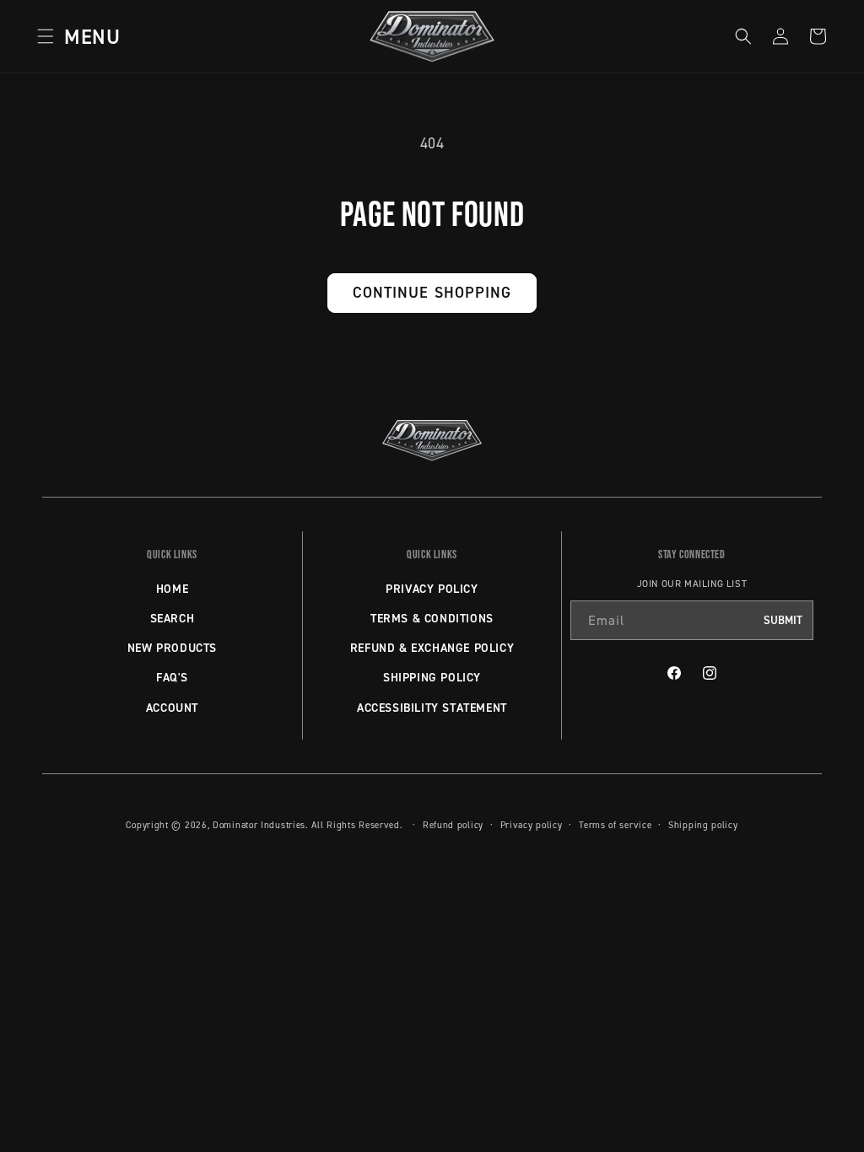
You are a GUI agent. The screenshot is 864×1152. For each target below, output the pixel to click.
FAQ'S (172, 677)
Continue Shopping (432, 292)
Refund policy (453, 825)
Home (172, 588)
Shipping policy (703, 825)
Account (172, 707)
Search (172, 618)
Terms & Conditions (432, 618)
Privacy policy (531, 825)
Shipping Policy (432, 677)
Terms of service (615, 825)
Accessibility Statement (432, 707)
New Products (172, 647)
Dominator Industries (259, 825)
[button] (73, 36)
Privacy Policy (432, 588)
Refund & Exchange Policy (432, 647)
